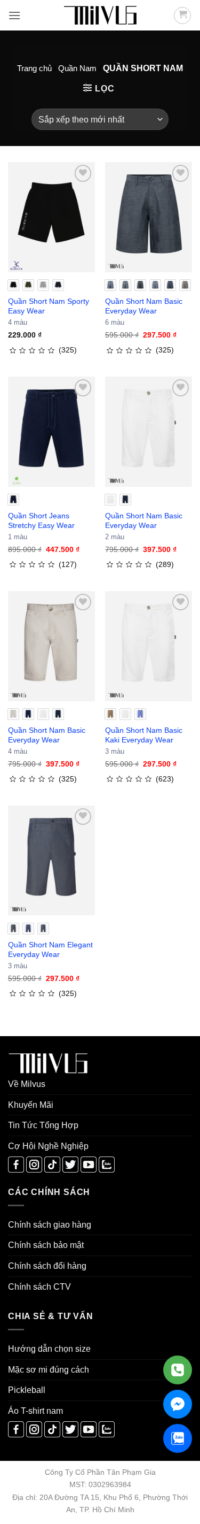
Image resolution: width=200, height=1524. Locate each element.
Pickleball (26, 1390)
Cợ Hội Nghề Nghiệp (48, 1146)
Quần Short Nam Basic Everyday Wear (143, 306)
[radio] (13, 285)
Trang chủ (34, 68)
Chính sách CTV (39, 1286)
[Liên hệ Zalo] (177, 1438)
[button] (14, 15)
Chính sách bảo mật (46, 1245)
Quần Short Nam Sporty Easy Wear (48, 306)
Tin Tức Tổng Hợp (43, 1125)
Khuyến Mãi (30, 1104)
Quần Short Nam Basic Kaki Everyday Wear (143, 735)
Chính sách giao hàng (49, 1224)
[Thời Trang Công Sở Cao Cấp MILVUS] (100, 15)
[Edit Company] (177, 1369)
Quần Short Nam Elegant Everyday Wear (50, 949)
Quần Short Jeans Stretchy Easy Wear (41, 520)
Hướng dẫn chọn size (49, 1348)
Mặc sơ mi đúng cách (48, 1369)
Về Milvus (26, 1084)
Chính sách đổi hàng (47, 1265)
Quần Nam (77, 68)
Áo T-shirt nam (35, 1410)
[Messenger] (177, 1404)
